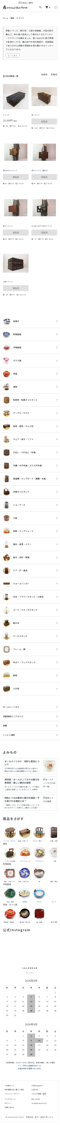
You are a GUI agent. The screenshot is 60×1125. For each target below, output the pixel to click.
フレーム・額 (19, 649)
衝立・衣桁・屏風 (21, 557)
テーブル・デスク (21, 413)
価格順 (44, 74)
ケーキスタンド (20, 636)
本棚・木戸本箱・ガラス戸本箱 (27, 465)
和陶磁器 (17, 334)
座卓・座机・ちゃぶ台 (23, 426)
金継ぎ (16, 321)
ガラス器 (17, 360)
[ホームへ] (15, 7)
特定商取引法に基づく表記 (14, 1089)
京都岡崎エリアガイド (13, 716)
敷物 (15, 675)
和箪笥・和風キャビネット (25, 399)
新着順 (54, 74)
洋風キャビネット (21, 491)
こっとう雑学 (9, 735)
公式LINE (34, 1089)
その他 (16, 688)
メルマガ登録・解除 (38, 1094)
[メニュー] (55, 7)
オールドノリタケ (11, 707)
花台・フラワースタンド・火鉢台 (28, 596)
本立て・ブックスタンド (24, 662)
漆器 (15, 373)
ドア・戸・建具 (20, 570)
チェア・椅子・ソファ (23, 439)
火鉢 (15, 518)
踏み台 (16, 622)
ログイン (8, 1103)
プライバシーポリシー (13, 1094)
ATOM (37, 1099)
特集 (5, 725)
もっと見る (12, 55)
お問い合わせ (9, 1107)
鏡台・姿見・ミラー (22, 544)
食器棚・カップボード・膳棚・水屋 (29, 478)
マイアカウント (10, 1099)
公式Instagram (37, 1085)
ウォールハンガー (21, 583)
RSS (32, 1099)
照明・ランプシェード (23, 531)
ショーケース (19, 504)
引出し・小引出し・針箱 (24, 452)
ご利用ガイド (9, 1085)
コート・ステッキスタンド (25, 609)
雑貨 (15, 386)
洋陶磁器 (17, 347)
